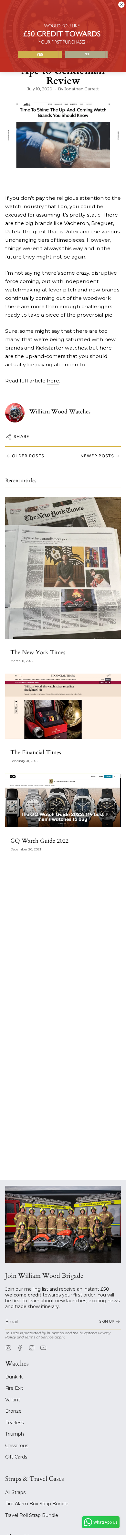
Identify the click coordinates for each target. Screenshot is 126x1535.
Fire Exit (14, 1388)
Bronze (13, 1411)
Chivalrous (16, 1446)
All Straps (15, 1492)
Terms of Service (39, 1337)
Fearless (14, 1423)
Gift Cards (16, 1457)
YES (40, 54)
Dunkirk (14, 1377)
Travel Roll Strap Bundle (31, 1515)
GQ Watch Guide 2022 (39, 841)
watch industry (24, 206)
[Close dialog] (121, 4)
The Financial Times (35, 752)
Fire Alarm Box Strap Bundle (36, 1504)
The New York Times (37, 652)
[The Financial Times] (63, 706)
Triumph (14, 1434)
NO (87, 54)
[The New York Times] (63, 568)
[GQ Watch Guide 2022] (63, 800)
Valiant (12, 1400)
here (53, 381)
